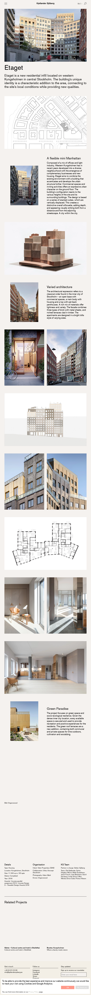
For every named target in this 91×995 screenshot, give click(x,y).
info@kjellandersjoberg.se (13, 972)
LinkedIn (36, 974)
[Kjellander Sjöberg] (45, 3)
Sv (79, 3)
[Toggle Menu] (5, 3)
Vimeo (35, 976)
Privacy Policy (34, 992)
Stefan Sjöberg (79, 868)
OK (68, 987)
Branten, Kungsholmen (55, 948)
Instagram (36, 970)
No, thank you (82, 987)
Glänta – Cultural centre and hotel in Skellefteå (22, 948)
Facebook (36, 972)
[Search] (85, 3)
